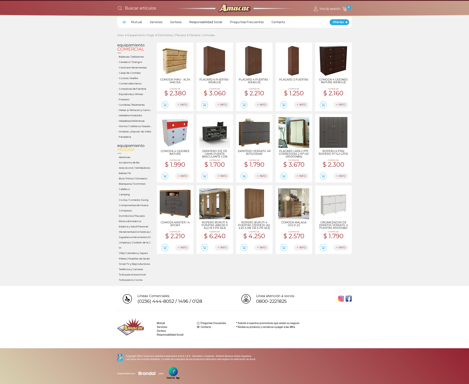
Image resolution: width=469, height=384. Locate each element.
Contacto (278, 22)
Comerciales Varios (130, 83)
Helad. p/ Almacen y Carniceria (136, 110)
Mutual (136, 22)
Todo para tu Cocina (130, 279)
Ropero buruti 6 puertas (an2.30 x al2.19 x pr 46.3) (215, 225)
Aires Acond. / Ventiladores (134, 167)
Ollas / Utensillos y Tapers (133, 253)
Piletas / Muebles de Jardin (134, 258)
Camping (124, 194)
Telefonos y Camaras (131, 269)
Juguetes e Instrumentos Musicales (136, 237)
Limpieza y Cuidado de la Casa (136, 242)
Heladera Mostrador (130, 115)
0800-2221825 (271, 301)
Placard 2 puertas (293, 79)
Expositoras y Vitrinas (131, 94)
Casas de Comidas (130, 72)
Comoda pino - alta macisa (175, 81)
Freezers (124, 99)
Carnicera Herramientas (133, 67)
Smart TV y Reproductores (134, 263)
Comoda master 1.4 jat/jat (175, 224)
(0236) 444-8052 (155, 301)
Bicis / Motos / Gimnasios (133, 178)
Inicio (120, 35)
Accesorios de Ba (129, 162)
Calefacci (124, 189)
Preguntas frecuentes (213, 323)
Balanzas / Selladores (131, 56)
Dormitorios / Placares (172, 35)
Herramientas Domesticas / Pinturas (136, 231)
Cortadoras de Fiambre (132, 88)
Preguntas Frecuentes (247, 22)
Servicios (156, 22)
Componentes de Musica (133, 205)
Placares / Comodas (202, 35)
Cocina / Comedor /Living (133, 199)
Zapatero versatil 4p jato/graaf (254, 152)
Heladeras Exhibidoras (132, 120)
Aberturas (124, 157)
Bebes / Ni (125, 173)
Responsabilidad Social (205, 22)
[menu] (123, 22)
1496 (183, 301)
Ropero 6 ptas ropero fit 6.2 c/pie (333, 152)
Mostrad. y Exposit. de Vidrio (135, 131)
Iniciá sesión (330, 9)
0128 (197, 301)
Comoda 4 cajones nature (175, 152)
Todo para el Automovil (132, 274)
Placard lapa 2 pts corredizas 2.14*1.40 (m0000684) (294, 153)
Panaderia (125, 136)
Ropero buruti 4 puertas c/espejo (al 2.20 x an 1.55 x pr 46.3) (254, 225)
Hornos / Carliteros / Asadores (136, 126)
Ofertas (338, 22)
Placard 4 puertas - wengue (254, 81)
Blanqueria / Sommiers (132, 183)
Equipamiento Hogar (140, 35)
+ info (182, 104)
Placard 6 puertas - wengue (214, 81)
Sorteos (175, 22)
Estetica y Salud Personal (133, 226)
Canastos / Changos (130, 62)
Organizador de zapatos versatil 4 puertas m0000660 (333, 225)
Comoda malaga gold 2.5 (293, 224)
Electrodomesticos (130, 221)
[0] (344, 9)
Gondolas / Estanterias (132, 104)
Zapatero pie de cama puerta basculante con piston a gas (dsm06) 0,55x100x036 (214, 156)
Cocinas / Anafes (128, 78)
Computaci (125, 210)
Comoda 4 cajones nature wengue (333, 81)
